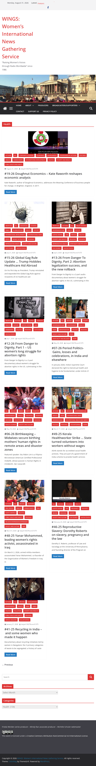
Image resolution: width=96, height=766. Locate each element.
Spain (71, 334)
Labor (34, 606)
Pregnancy (75, 508)
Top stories (9, 248)
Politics (51, 160)
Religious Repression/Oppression (17, 522)
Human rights (18, 160)
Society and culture (30, 244)
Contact (20, 111)
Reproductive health (13, 244)
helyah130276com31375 (29, 169)
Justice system (57, 235)
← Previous (7, 664)
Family (8, 230)
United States (21, 248)
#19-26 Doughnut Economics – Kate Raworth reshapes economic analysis (43, 176)
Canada (77, 320)
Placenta (28, 420)
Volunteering (75, 424)
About (28, 105)
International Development (35, 160)
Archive (69, 320)
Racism (55, 513)
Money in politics (19, 239)
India (54, 329)
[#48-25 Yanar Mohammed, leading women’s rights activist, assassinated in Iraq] (24, 491)
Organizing (9, 329)
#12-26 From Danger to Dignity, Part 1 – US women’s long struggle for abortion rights (22, 349)
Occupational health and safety (77, 420)
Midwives (39, 415)
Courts (85, 320)
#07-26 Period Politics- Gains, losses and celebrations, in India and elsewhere (70, 354)
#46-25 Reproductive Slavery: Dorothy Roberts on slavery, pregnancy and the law (70, 533)
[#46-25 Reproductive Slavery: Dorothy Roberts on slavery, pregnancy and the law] (72, 491)
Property (85, 508)
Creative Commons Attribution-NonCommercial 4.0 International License (57, 736)
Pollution (17, 611)
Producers (43, 105)
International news (35, 235)
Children (69, 504)
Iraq (38, 508)
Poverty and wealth (64, 160)
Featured (83, 155)
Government (71, 325)
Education (24, 226)
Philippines (18, 420)
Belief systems (81, 226)
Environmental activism (68, 155)
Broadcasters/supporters (65, 105)
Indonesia (29, 415)
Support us (33, 111)
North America (11, 513)
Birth (28, 411)
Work (74, 338)
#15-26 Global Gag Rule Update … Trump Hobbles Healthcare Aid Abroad (22, 261)
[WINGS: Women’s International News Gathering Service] (5, 108)
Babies (21, 411)
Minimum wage (58, 420)
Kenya (8, 239)
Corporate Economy (27, 155)
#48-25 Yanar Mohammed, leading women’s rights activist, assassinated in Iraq (23, 541)
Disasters (36, 411)
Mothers (8, 420)
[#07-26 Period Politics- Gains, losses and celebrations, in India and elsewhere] (72, 307)
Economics (40, 155)
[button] (32, 105)
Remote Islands (11, 424)
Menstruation (64, 329)
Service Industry (11, 620)
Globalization (18, 230)
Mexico (73, 235)
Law (67, 235)
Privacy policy (50, 111)
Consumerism (32, 602)
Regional (31, 239)
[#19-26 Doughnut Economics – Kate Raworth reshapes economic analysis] (48, 142)
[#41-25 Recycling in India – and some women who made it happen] (24, 589)
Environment (52, 155)
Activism (8, 155)
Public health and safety (14, 164)
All (15, 155)
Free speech (9, 508)
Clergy (31, 320)
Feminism (40, 320)
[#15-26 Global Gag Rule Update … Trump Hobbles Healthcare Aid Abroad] (24, 213)
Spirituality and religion (78, 244)
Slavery (72, 513)
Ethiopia (33, 226)
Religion (82, 239)
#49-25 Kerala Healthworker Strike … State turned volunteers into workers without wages (72, 440)
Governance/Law (58, 230)
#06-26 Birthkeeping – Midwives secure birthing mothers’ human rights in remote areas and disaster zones (23, 442)
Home (18, 105)
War (23, 526)
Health (8, 160)
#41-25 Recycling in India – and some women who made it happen (23, 633)
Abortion (9, 226)
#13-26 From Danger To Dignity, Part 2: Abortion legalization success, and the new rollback (69, 263)
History (36, 230)
